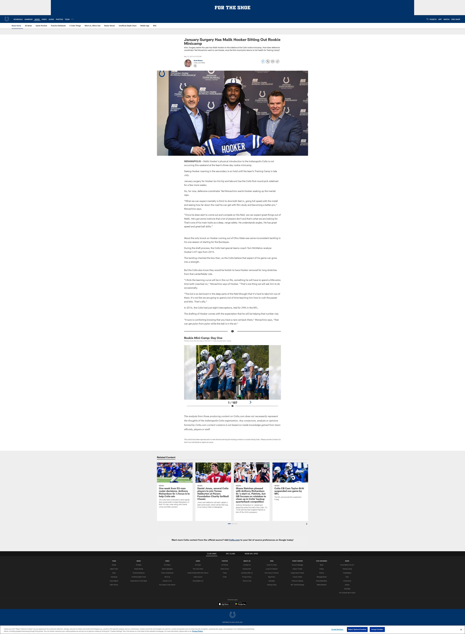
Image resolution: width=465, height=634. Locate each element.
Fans (347, 577)
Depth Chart (114, 569)
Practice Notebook (139, 573)
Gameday (272, 581)
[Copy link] (277, 61)
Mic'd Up (167, 577)
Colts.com (234, 540)
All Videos (167, 565)
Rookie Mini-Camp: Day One (203, 338)
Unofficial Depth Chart (139, 577)
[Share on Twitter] (268, 63)
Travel (225, 573)
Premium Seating (297, 581)
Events (347, 585)
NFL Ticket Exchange (297, 585)
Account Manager (297, 565)
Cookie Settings (337, 629)
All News (138, 565)
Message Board (322, 577)
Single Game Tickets (297, 573)
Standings (114, 577)
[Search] (428, 19)
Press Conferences (167, 573)
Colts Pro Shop (272, 565)
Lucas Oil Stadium (272, 569)
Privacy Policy (246, 577)
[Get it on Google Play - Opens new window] (240, 605)
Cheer (225, 577)
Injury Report (114, 581)
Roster (114, 565)
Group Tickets (297, 577)
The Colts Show (198, 569)
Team (114, 561)
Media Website (321, 585)
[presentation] (307, 524)
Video (167, 561)
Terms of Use (247, 581)
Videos (321, 569)
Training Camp (271, 585)
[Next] (250, 402)
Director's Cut (167, 581)
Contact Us (247, 565)
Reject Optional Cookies (357, 629)
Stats (114, 573)
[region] (232, 629)
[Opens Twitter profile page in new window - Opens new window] (195, 65)
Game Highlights (167, 569)
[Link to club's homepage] (7, 19)
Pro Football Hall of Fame (347, 593)
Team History (114, 585)
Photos (225, 561)
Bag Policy (271, 577)
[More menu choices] (72, 19)
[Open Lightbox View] (232, 377)
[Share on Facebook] (263, 63)
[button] (229, 524)
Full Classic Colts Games (167, 585)
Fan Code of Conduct (272, 573)
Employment (247, 569)
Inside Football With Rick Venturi (197, 573)
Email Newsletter (321, 581)
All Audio (198, 565)
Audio (198, 561)
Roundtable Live (198, 581)
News (139, 561)
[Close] (461, 629)
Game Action (225, 569)
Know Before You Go (347, 565)
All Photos (224, 565)
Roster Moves (138, 569)
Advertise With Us (247, 573)
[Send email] (273, 63)
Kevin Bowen (198, 60)
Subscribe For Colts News (138, 581)
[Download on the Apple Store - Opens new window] (224, 604)
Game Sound (198, 577)
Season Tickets (297, 569)
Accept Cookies (377, 629)
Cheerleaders (347, 573)
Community (347, 581)
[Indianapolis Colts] (232, 615)
